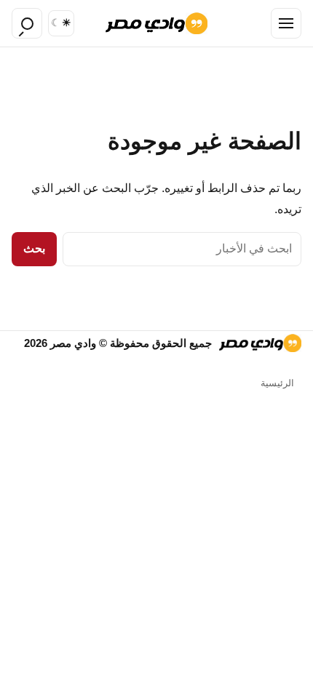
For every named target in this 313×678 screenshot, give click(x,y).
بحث (34, 248)
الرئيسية (277, 383)
